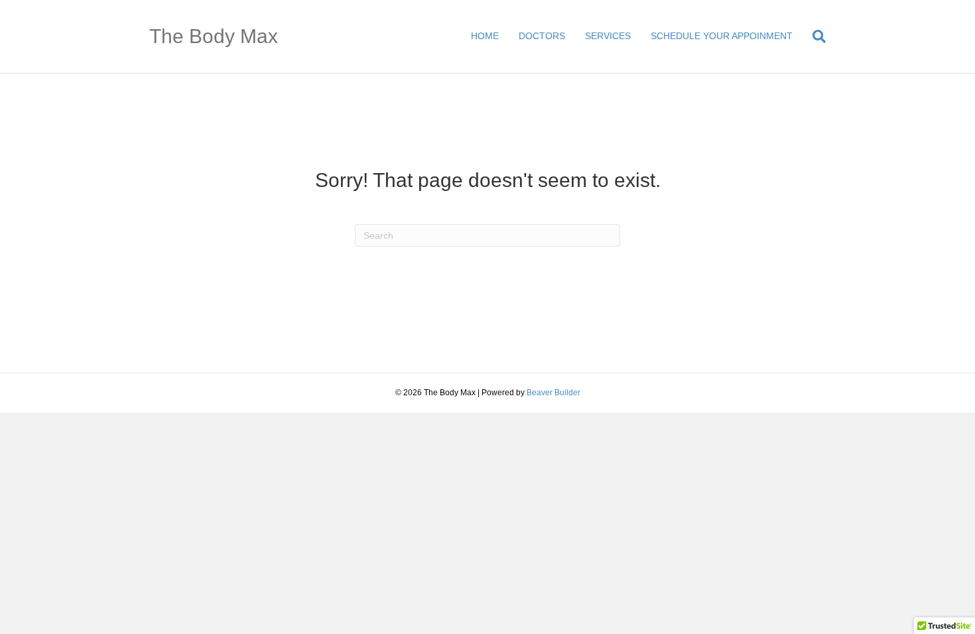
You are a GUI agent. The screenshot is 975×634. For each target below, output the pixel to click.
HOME (485, 36)
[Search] (814, 36)
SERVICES (608, 36)
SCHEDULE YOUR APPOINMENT (722, 36)
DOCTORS (542, 36)
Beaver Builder (553, 392)
